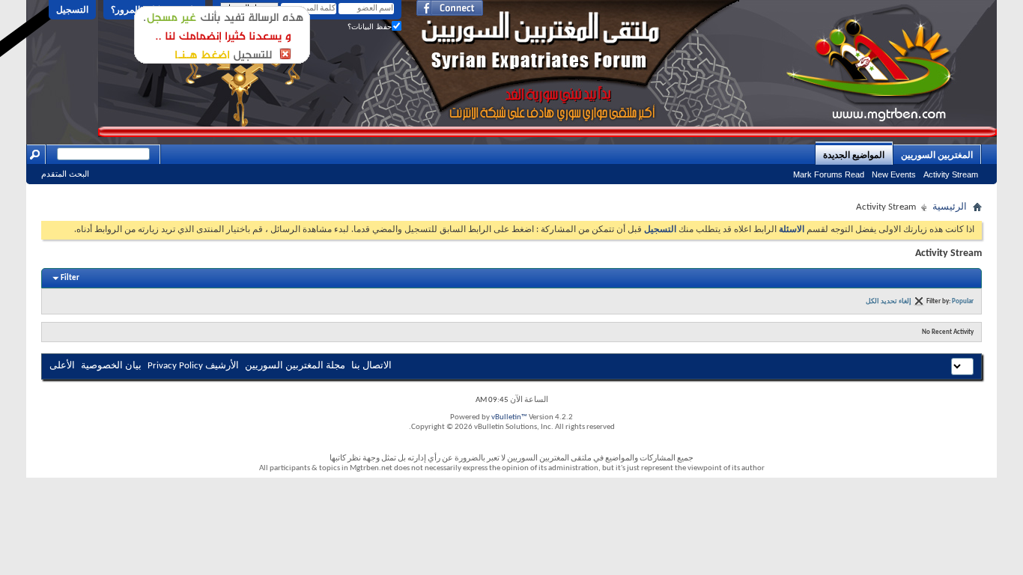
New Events (894, 174)
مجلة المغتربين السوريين (295, 366)
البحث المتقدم (65, 173)
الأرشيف (222, 366)
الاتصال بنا (371, 366)
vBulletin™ (509, 417)
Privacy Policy (175, 366)
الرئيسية (949, 207)
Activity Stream (950, 174)
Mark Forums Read (828, 174)
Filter (70, 278)
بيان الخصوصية (111, 366)
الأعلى (62, 366)
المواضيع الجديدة (853, 155)
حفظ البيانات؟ (369, 26)
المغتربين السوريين (937, 155)
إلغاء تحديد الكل (888, 301)
